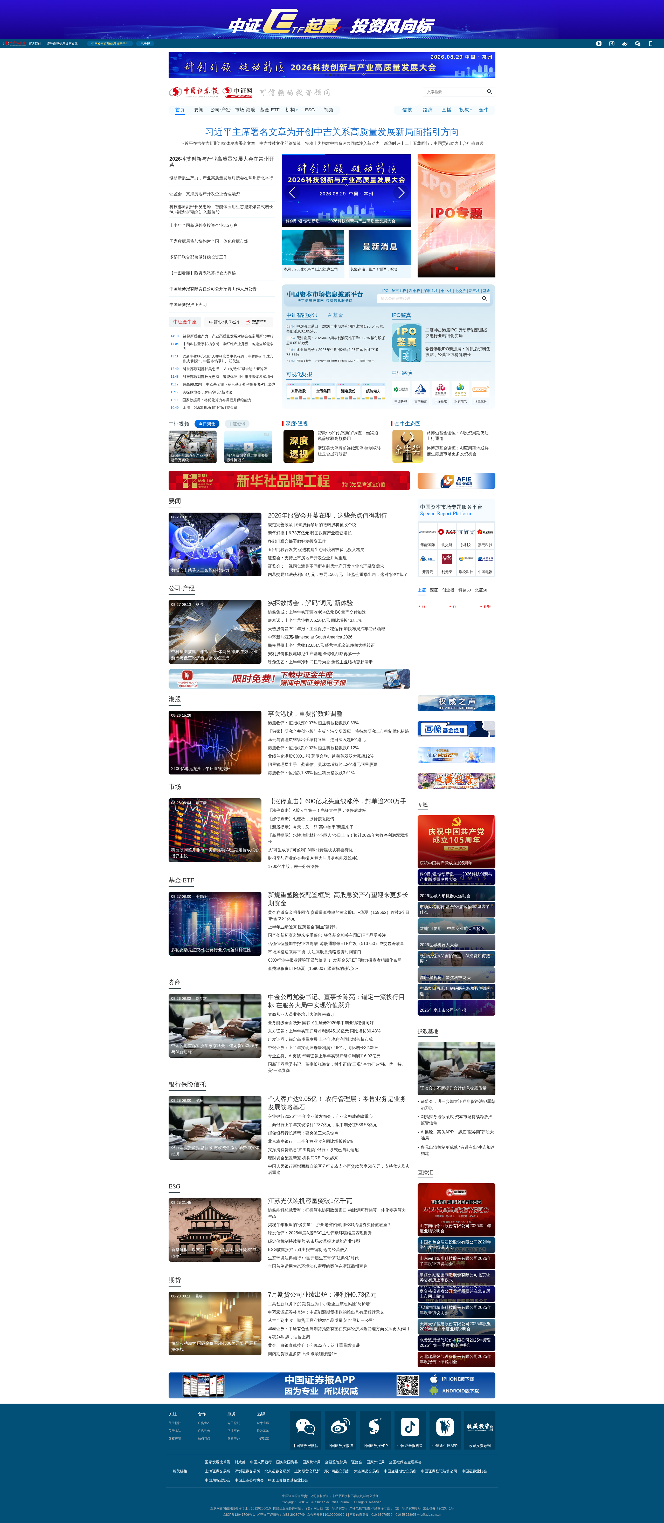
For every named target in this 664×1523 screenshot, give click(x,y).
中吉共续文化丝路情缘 (280, 143)
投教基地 (428, 1031)
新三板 (474, 291)
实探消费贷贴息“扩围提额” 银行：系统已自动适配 (313, 1149)
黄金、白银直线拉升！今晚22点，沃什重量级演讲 (314, 1345)
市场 (175, 786)
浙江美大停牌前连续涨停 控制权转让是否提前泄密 (349, 451)
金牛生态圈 (407, 423)
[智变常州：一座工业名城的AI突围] (346, 156)
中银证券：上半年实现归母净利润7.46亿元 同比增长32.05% (323, 1047)
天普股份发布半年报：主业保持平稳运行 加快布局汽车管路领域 (326, 629)
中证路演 (402, 373)
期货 (175, 1280)
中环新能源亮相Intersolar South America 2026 (310, 637)
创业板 (446, 291)
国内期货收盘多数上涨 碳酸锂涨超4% (302, 1353)
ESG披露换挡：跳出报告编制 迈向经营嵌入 (308, 1249)
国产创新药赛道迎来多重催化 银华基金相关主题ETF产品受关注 (327, 935)
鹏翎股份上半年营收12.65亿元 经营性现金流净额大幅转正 (321, 645)
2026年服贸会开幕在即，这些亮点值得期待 (327, 515)
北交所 (460, 291)
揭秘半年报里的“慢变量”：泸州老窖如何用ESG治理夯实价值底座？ (329, 1224)
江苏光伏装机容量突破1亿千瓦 (310, 1200)
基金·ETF (181, 880)
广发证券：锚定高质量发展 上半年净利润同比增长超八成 (320, 1039)
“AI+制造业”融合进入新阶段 (194, 212)
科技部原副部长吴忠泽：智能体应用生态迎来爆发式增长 (221, 207)
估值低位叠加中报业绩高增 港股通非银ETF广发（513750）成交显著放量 (336, 943)
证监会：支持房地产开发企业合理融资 (204, 194)
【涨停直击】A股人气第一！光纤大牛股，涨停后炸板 (317, 810)
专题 (423, 804)
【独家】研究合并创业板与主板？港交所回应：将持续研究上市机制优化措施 (338, 731)
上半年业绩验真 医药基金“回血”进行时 (303, 927)
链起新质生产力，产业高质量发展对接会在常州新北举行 (221, 178)
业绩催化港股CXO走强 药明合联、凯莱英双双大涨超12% (321, 756)
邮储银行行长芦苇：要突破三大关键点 (303, 1133)
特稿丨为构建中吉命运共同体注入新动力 (342, 143)
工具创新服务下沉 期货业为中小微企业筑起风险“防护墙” (319, 1304)
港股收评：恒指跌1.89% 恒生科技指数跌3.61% (311, 773)
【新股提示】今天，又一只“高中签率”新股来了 (311, 827)
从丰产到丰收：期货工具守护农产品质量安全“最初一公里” (321, 1320)
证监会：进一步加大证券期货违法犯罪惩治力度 (458, 1104)
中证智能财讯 (301, 315)
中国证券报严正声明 (188, 304)
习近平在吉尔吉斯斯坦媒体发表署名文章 (218, 143)
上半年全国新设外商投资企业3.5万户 (203, 225)
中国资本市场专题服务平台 (451, 510)
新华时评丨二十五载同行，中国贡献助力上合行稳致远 (433, 143)
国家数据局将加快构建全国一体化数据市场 (208, 241)
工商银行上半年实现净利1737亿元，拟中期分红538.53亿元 (322, 1125)
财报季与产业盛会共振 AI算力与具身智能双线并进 (314, 858)
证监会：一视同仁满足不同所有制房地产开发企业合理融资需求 (326, 566)
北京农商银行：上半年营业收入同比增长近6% (310, 1141)
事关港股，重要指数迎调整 (305, 713)
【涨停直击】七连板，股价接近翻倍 (301, 819)
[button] (326, 75)
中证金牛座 (185, 321)
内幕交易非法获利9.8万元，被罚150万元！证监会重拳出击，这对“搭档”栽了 (338, 574)
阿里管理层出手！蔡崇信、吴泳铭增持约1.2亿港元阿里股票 (322, 764)
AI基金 (335, 315)
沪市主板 (399, 291)
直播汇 (425, 1172)
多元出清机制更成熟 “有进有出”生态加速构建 (458, 1150)
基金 (486, 291)
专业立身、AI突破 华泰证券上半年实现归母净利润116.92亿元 (324, 1056)
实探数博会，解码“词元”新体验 (310, 602)
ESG (174, 1186)
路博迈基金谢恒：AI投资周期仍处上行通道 (458, 436)
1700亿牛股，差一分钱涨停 (293, 866)
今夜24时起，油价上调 (289, 1337)
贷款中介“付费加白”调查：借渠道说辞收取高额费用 (348, 436)
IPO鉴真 (401, 315)
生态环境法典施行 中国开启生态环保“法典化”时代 (313, 1258)
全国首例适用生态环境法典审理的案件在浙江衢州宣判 (318, 1266)
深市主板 (430, 291)
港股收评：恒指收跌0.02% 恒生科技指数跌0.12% (313, 748)
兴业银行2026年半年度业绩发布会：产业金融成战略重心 (320, 1116)
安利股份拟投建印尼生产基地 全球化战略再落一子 (314, 653)
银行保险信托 (187, 1084)
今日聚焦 (207, 423)
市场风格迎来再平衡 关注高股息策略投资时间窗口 (314, 952)
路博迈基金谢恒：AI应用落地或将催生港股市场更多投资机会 (458, 451)
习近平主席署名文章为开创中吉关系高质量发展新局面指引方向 (332, 132)
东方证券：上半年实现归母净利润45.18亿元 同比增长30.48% (324, 1031)
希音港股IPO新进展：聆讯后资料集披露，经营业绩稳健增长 (457, 352)
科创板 (414, 291)
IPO (385, 291)
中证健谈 (237, 423)
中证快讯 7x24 (224, 322)
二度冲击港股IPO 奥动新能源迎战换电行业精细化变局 (456, 333)
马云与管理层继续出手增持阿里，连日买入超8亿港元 (317, 739)
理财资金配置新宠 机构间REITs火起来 (303, 1158)
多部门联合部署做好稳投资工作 (198, 257)
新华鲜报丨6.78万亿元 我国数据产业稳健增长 (310, 533)
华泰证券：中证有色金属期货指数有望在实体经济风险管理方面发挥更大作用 (338, 1329)
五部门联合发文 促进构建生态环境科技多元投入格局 (316, 549)
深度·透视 (297, 423)
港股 (175, 699)
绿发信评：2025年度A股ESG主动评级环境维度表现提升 (320, 1233)
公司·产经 (182, 588)
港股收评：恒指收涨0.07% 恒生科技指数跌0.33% (313, 723)
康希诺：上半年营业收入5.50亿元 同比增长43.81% (315, 620)
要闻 (175, 501)
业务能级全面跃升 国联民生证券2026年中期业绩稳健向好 (321, 1023)
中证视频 (179, 423)
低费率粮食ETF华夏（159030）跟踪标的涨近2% (313, 968)
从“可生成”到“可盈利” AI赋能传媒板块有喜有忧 (310, 850)
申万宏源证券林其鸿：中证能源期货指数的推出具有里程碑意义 (326, 1312)
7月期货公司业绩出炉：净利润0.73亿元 (322, 1294)
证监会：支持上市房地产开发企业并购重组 (307, 558)
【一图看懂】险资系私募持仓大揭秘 (202, 273)
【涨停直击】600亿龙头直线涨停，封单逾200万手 (337, 801)
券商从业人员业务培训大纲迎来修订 (301, 1014)
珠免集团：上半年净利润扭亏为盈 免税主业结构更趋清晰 (320, 662)
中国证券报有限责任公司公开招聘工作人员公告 (213, 289)
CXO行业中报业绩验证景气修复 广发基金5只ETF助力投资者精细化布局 (335, 960)
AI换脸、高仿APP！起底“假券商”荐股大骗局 (457, 1135)
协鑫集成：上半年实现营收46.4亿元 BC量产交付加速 (317, 612)
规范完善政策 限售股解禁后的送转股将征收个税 (312, 524)
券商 (175, 982)
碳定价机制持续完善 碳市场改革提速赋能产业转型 (314, 1241)
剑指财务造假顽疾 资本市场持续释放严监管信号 (456, 1119)
